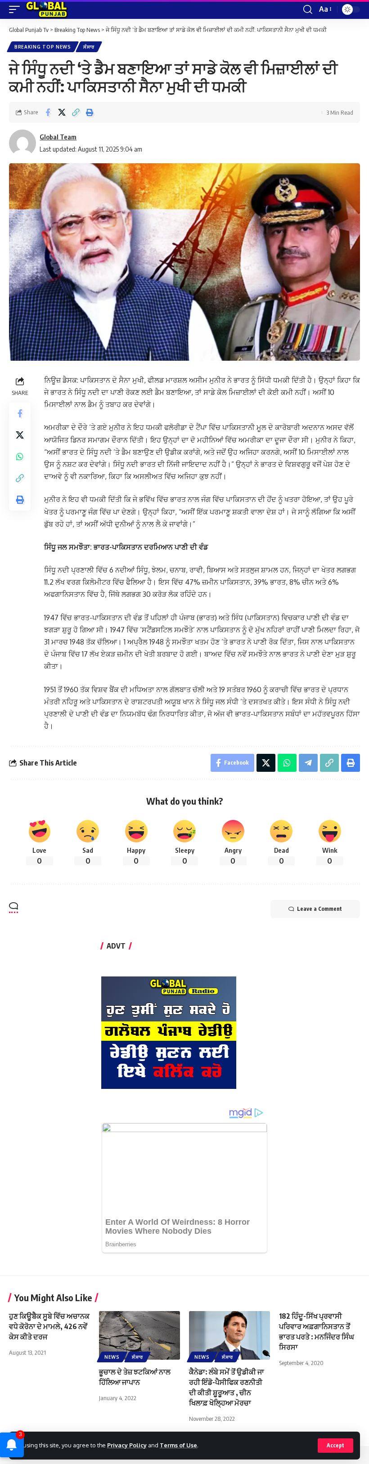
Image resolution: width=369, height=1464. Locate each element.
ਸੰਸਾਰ (88, 46)
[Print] (89, 112)
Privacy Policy (127, 1445)
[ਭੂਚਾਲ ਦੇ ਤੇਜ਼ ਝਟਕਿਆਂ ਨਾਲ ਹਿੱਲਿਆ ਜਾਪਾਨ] (139, 1335)
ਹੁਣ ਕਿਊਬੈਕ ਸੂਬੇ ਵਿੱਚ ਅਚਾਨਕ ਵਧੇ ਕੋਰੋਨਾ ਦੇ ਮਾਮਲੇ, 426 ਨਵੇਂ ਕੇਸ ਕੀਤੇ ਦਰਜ (49, 1326)
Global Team (58, 137)
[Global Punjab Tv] (46, 9)
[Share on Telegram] (308, 763)
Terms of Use (178, 1445)
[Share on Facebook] (47, 112)
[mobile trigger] (16, 9)
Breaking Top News (42, 46)
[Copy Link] (75, 112)
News (112, 1357)
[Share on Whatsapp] (20, 456)
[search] (308, 9)
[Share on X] (61, 112)
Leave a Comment (319, 908)
